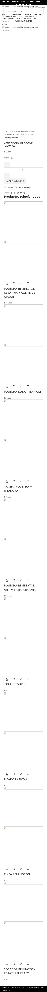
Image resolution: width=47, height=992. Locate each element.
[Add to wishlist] (28, 283)
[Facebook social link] (17, 4)
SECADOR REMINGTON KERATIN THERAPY (19, 971)
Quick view (14, 283)
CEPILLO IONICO (15, 684)
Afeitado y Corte (28, 132)
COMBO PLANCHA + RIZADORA (18, 489)
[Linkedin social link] (26, 4)
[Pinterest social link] (23, 4)
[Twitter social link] (20, 4)
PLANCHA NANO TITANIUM (22, 392)
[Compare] (21, 283)
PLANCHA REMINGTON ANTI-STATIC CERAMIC (20, 587)
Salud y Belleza (15, 132)
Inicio (6, 132)
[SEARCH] (41, 11)
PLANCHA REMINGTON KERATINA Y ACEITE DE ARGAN (19, 293)
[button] (7, 283)
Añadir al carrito (15, 181)
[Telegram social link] (30, 4)
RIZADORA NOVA (15, 779)
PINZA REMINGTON (17, 874)
